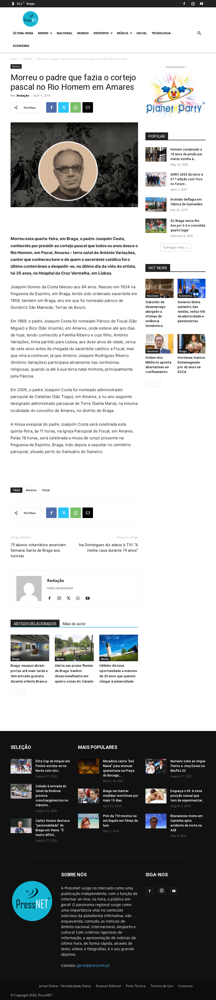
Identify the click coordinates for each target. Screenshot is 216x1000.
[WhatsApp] (75, 107)
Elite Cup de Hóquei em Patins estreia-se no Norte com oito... (53, 766)
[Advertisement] (74, 222)
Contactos (185, 986)
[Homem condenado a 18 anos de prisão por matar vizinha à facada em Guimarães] (155, 154)
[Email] (87, 107)
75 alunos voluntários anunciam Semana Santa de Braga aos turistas (38, 550)
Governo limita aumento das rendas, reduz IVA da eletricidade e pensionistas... (191, 311)
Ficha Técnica (136, 986)
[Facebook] (184, 3)
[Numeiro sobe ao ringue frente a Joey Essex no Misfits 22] (155, 766)
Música (122, 33)
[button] (199, 33)
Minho (43, 33)
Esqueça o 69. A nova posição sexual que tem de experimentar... (187, 795)
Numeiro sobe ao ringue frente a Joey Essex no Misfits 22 (187, 766)
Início (14, 59)
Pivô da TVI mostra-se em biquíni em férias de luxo (120, 820)
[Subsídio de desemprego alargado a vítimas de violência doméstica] (159, 288)
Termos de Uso (162, 986)
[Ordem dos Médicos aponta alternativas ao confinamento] (159, 343)
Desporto (101, 33)
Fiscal (46, 490)
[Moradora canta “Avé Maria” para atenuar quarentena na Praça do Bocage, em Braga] (88, 766)
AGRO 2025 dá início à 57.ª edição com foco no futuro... (186, 179)
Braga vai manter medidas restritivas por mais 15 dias (120, 795)
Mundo (83, 33)
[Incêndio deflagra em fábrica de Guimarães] (155, 204)
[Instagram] (193, 3)
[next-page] (22, 692)
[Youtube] (201, 3)
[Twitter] (63, 107)
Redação (23, 95)
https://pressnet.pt (60, 588)
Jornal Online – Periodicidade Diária (65, 986)
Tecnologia (161, 33)
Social (141, 33)
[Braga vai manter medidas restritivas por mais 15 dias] (88, 796)
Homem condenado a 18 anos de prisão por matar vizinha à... (186, 154)
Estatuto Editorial (108, 986)
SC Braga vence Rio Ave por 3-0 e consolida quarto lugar (187, 225)
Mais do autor (74, 624)
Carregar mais (173, 247)
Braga (16, 659)
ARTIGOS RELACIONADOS (35, 624)
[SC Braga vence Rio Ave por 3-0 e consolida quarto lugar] (155, 225)
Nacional (64, 33)
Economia (21, 46)
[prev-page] (14, 692)
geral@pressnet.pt (93, 965)
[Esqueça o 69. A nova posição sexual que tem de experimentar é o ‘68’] (155, 796)
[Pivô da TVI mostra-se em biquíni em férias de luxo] (88, 821)
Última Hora (23, 33)
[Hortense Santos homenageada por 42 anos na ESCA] (192, 343)
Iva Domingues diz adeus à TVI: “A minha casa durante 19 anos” (108, 548)
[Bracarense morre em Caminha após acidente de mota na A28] (155, 821)
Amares (31, 490)
